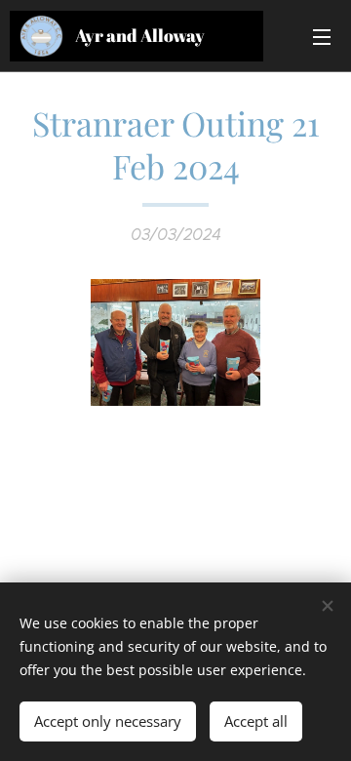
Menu (321, 36)
